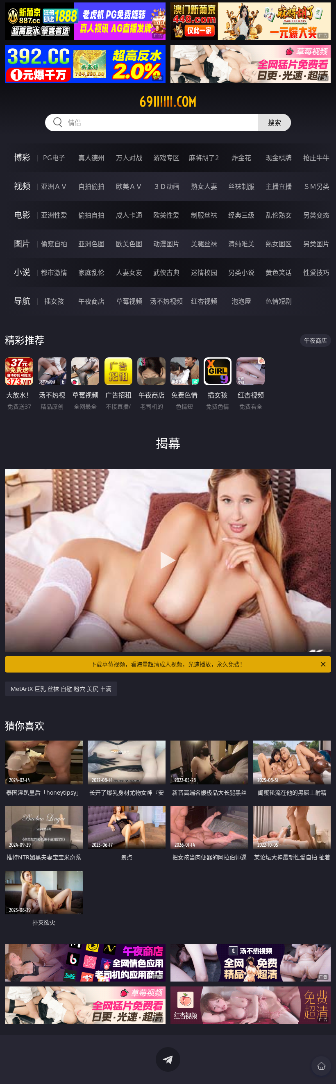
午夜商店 (91, 301)
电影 (22, 214)
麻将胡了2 (204, 157)
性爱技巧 (316, 272)
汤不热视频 (166, 301)
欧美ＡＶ (129, 186)
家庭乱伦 (91, 272)
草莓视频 (129, 301)
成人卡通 (129, 215)
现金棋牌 (279, 157)
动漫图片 (166, 243)
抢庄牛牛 (316, 157)
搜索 (274, 122)
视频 (22, 186)
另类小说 (241, 272)
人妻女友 (129, 272)
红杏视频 (204, 301)
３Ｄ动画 (166, 186)
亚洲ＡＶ (54, 186)
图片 (22, 243)
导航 (22, 301)
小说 (22, 272)
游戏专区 (166, 157)
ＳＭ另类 (316, 186)
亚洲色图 (91, 243)
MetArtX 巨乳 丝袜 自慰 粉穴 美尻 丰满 (61, 689)
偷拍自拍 (91, 215)
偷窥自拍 (54, 243)
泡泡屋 (241, 301)
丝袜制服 (241, 186)
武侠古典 (166, 272)
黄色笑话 (279, 272)
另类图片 (316, 243)
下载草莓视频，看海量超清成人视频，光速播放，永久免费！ (168, 664)
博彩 (22, 157)
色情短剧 (279, 301)
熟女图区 (279, 243)
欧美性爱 (166, 215)
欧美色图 (129, 243)
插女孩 (54, 301)
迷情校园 (204, 272)
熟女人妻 (204, 186)
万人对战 (129, 157)
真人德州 (91, 157)
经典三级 (241, 215)
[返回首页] (321, 1066)
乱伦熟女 (279, 215)
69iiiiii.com (168, 101)
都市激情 (54, 272)
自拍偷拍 (91, 186)
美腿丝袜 (204, 243)
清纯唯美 (241, 243)
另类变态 (316, 215)
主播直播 (279, 186)
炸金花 (241, 157)
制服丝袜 (204, 215)
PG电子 (54, 157)
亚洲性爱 (54, 215)
